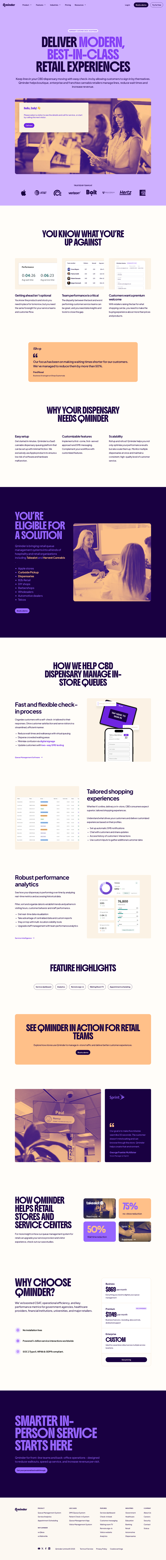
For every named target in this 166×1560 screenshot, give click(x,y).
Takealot (32, 557)
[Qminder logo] (9, 5)
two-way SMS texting (52, 745)
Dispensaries (26, 576)
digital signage (47, 741)
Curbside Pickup (28, 572)
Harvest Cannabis (54, 557)
